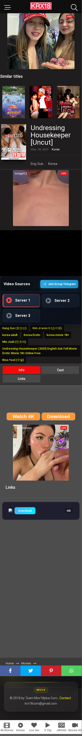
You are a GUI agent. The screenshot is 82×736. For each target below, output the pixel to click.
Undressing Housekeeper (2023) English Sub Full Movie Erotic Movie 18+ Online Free (39, 351)
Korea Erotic (32, 335)
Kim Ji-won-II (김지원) (47, 328)
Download (25, 510)
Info (22, 370)
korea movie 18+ (58, 335)
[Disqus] (41, 594)
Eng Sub (37, 164)
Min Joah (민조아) (14, 341)
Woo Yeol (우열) (13, 360)
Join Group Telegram (62, 284)
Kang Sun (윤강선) (14, 328)
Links (21, 379)
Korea (52, 164)
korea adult (9, 335)
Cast (60, 370)
